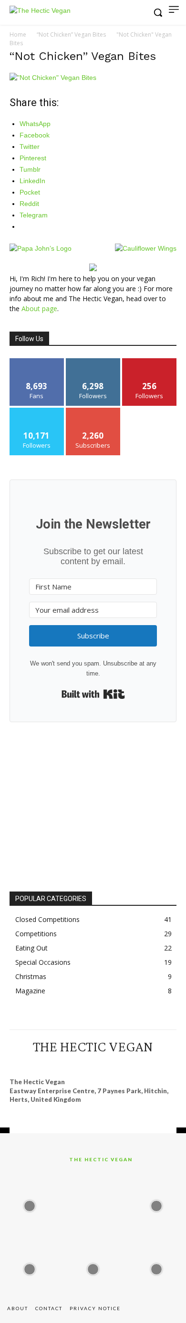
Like (36, 361)
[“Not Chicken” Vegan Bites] (53, 77)
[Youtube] (136, 1064)
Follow (93, 361)
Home (18, 34)
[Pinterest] (84, 1064)
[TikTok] (101, 1064)
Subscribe (93, 411)
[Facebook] (49, 1064)
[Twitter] (118, 1064)
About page (39, 308)
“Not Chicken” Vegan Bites (71, 34)
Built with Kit (93, 694)
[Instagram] (66, 1064)
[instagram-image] (29, 1203)
